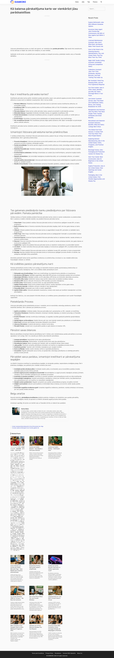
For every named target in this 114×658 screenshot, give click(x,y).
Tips (88, 2)
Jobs (83, 2)
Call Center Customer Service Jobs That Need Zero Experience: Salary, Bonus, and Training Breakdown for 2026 (95, 102)
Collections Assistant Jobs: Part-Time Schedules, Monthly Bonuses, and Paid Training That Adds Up (95, 73)
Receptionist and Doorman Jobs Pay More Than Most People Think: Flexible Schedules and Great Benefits (96, 113)
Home (77, 2)
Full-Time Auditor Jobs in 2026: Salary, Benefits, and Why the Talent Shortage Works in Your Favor (96, 91)
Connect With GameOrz (69, 653)
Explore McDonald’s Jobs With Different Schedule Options (96, 24)
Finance (95, 2)
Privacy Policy (49, 653)
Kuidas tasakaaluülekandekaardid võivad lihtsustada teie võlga (27, 426)
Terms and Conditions (38, 653)
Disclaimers (58, 653)
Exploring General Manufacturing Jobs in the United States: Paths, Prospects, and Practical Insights (96, 142)
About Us (79, 653)
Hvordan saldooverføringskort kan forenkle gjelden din (25, 428)
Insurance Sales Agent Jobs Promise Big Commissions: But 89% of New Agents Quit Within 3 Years (96, 33)
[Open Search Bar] (101, 2)
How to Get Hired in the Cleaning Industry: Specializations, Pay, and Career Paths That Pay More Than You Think (96, 53)
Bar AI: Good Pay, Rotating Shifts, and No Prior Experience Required (96, 82)
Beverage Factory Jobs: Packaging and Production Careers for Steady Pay (96, 152)
